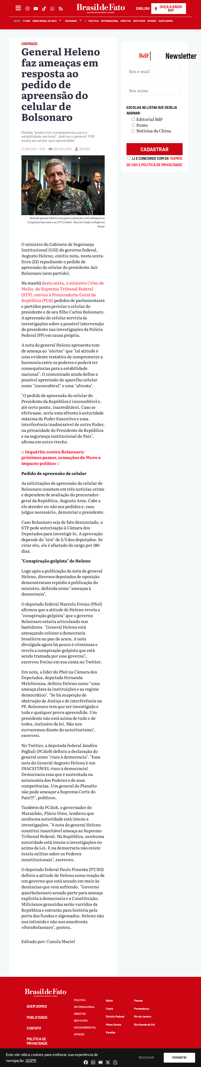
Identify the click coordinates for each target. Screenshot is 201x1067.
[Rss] (61, 8)
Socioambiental (85, 1027)
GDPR (30, 1061)
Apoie (16, 20)
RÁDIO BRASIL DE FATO (44, 20)
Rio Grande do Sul (144, 1024)
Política (93, 20)
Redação (84, 149)
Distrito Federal (115, 1016)
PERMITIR (179, 1057)
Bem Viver (139, 20)
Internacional (109, 20)
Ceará (109, 1008)
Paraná (138, 1000)
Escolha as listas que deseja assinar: (151, 110)
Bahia (109, 1000)
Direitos (125, 20)
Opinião (151, 20)
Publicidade (37, 1017)
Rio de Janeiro (142, 1016)
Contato (34, 1028)
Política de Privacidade (37, 1041)
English (142, 8)
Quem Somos (165, 20)
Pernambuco (141, 1008)
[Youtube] (36, 8)
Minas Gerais (113, 1024)
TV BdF (26, 20)
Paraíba (110, 1032)
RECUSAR (146, 1057)
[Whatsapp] (52, 8)
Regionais (71, 20)
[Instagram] (27, 8)
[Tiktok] (44, 8)
